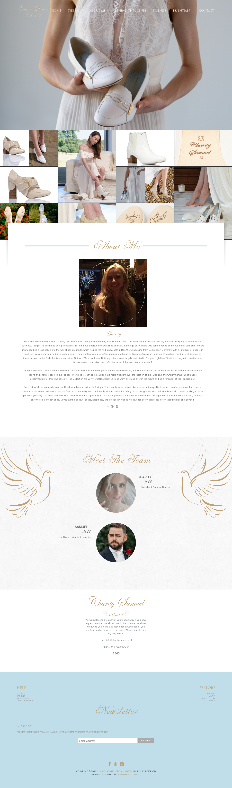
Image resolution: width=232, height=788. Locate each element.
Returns (21, 696)
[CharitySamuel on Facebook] (108, 406)
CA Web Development (129, 774)
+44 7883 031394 (120, 646)
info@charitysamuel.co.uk (119, 640)
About (212, 696)
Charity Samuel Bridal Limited (114, 771)
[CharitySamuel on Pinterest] (112, 406)
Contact (211, 694)
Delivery (21, 694)
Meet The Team (208, 698)
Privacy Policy (24, 698)
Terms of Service (25, 701)
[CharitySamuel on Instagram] (117, 406)
